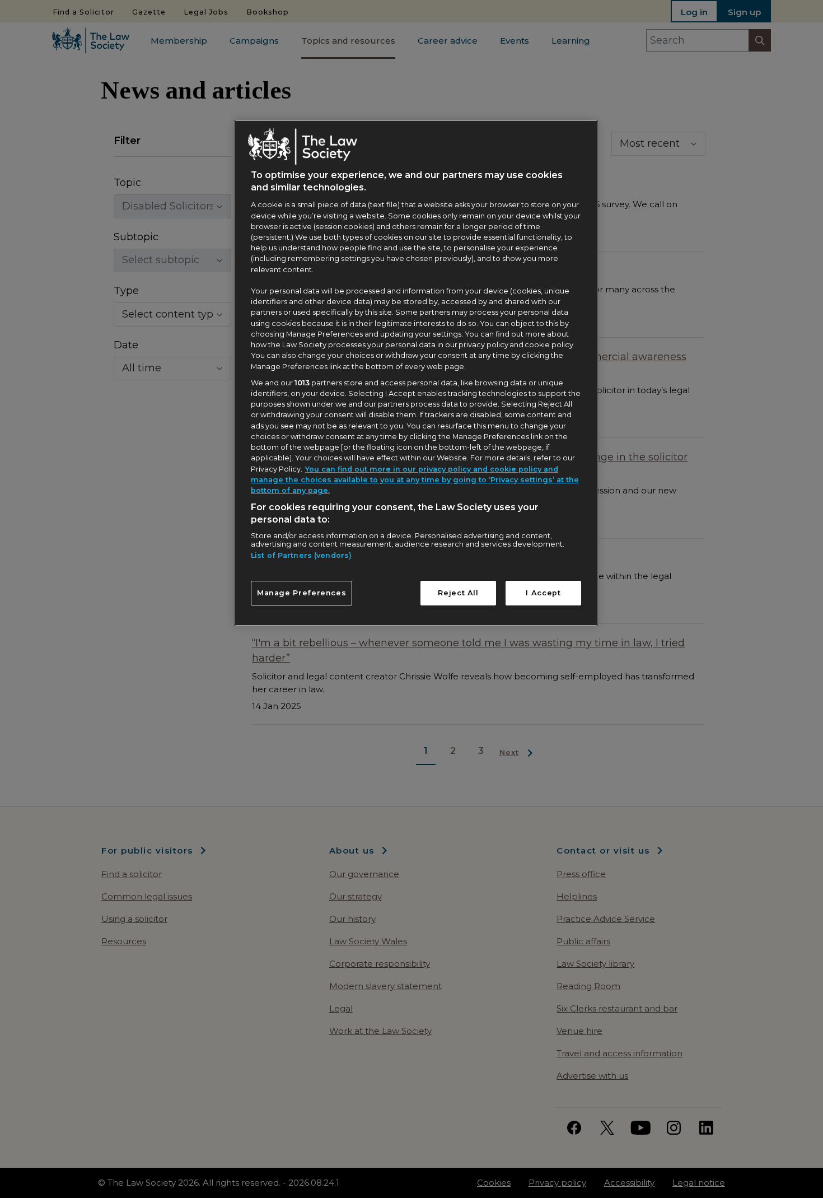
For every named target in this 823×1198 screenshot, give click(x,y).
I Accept (543, 593)
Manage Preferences (302, 593)
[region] (416, 373)
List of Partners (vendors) (301, 555)
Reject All (458, 593)
